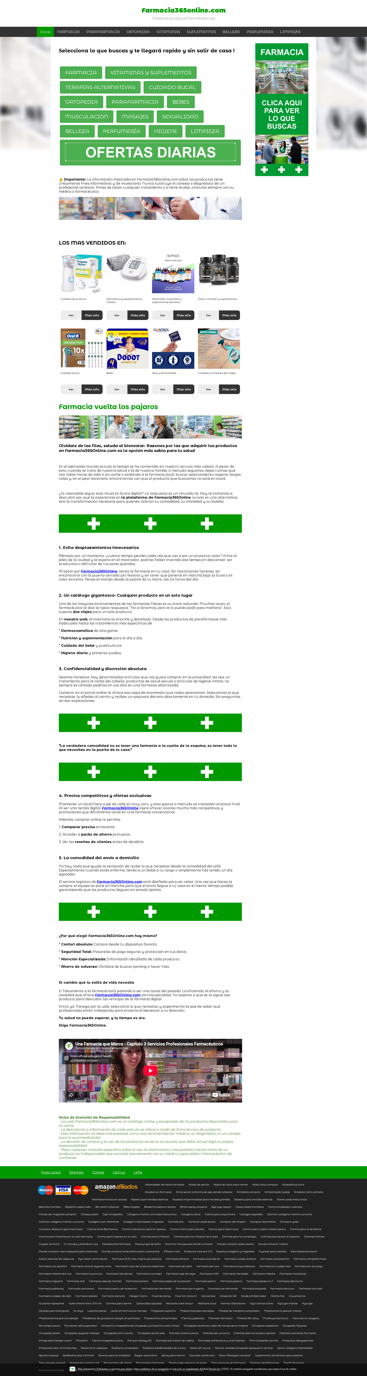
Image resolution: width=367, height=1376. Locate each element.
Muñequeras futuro (275, 1318)
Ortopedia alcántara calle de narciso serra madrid (216, 1325)
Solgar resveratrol (145, 1355)
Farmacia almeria (177, 1258)
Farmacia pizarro (231, 1281)
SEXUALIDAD (180, 117)
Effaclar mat (172, 1251)
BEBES (180, 102)
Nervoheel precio (49, 1325)
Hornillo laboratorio (233, 1303)
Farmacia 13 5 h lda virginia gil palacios (136, 1258)
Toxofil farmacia (294, 1362)
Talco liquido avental (52, 1362)
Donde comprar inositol (273, 1244)
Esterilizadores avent (304, 1251)
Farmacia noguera (51, 1281)
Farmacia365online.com (183, 10)
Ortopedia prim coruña (118, 1333)
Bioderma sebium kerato (160, 1206)
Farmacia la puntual (89, 1273)
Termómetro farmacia (150, 1362)
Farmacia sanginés (254, 1288)
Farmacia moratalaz (292, 1273)
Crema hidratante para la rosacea (144, 1229)
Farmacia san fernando (223, 1288)
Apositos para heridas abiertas (253, 1199)
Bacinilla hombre (50, 1206)
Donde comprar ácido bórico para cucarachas (131, 1251)
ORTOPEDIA (138, 32)
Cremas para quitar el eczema (280, 1236)
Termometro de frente (117, 1362)
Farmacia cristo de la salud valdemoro (140, 1266)
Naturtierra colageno (305, 1318)
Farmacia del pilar (180, 1266)
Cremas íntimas (314, 1236)
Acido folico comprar (265, 1184)
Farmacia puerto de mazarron (117, 1288)
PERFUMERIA (260, 32)
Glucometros (297, 1295)
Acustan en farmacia (158, 1192)
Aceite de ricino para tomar (230, 1184)
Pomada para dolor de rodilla (175, 1340)
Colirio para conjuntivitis (220, 1214)
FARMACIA (68, 32)
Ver (71, 315)
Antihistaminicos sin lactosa (109, 1199)
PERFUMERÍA (121, 131)
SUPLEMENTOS (201, 32)
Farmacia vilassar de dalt (55, 1295)
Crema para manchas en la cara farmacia (66, 1236)
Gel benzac (208, 1295)
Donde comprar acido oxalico (235, 1244)
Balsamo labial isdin (78, 1206)
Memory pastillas (192, 1318)
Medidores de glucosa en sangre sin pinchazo (111, 1318)
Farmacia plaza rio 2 (260, 1281)
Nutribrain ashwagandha (80, 1325)
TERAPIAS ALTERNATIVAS (100, 87)
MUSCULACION (86, 117)
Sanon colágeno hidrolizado (295, 1347)
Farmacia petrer (205, 1281)
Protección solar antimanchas (58, 1347)
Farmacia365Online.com (119, 882)
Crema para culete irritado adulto (264, 1229)
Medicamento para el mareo (282, 1310)
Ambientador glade (277, 1192)
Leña (138, 1172)
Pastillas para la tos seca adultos (254, 1333)
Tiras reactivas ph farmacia (228, 1362)
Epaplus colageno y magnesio (235, 1251)
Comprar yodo (289, 1221)
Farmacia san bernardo (156, 1288)
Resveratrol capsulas (94, 1347)
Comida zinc (176, 1221)
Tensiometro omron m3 (84, 1362)
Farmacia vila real (310, 1288)
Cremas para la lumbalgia (239, 1236)
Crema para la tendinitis (305, 1229)
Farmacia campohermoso (310, 1258)
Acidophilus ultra (293, 1184)
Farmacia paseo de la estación (171, 1281)
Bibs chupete (132, 1206)
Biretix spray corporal (193, 1206)
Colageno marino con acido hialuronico (152, 1214)
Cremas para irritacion (155, 1236)
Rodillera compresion (125, 1347)
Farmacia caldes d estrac (240, 1258)
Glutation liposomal (51, 1303)
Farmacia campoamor (274, 1258)
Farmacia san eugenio (190, 1288)
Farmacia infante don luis (55, 1273)
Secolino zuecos (48, 1355)
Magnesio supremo (163, 1310)
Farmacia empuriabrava (239, 1266)
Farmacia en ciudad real (275, 1266)
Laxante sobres (97, 1310)
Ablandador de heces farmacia (164, 1184)
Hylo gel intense (287, 1303)
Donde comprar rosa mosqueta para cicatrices (68, 1251)
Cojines (98, 1172)
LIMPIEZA (290, 32)
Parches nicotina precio (184, 1333)
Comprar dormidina (263, 1221)
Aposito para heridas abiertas (149, 1199)
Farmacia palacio (137, 1281)
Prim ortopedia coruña (263, 1340)
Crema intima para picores (187, 1229)
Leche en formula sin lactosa (129, 1310)
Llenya (119, 1172)
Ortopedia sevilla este (151, 1333)
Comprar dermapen (233, 1221)
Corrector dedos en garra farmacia (61, 1229)
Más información (86, 1369)
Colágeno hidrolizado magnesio (143, 1221)
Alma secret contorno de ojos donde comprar (204, 1192)
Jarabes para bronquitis (54, 1310)
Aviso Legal (51, 1172)
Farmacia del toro (207, 1266)
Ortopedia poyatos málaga (81, 1333)
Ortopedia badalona (265, 1325)
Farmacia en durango (309, 1266)
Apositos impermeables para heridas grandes (201, 1199)
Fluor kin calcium (186, 1295)
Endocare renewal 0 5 (198, 1251)
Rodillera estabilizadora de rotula (164, 1347)
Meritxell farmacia (220, 1318)
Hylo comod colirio (261, 1303)
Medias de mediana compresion (239, 1310)
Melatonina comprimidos (160, 1318)
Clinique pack (89, 1214)
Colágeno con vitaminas (103, 1221)
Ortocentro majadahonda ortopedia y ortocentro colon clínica (140, 1325)
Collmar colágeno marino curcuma (61, 1221)
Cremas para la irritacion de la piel (196, 1236)
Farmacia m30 (209, 1273)
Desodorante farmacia (116, 1244)
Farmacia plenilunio (290, 1281)
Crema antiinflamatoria (102, 1229)
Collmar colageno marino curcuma (289, 1214)
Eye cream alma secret (93, 1258)
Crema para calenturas (223, 1229)
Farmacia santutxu (282, 1288)
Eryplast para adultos (273, 1251)
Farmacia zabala (86, 1295)
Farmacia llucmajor (149, 1273)
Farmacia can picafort (53, 1266)
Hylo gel (307, 1303)
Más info (92, 315)
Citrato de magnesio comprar (57, 1214)
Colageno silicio (190, 1214)
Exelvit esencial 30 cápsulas (56, 1258)
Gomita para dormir (119, 1303)
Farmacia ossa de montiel (105, 1281)
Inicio (45, 32)
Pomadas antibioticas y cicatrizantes (221, 1340)
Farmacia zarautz (113, 1295)
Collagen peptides (251, 1214)
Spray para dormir (173, 1355)
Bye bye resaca (221, 1206)
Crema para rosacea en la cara (117, 1236)
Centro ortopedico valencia (285, 1206)
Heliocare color (207, 1303)
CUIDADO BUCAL (172, 87)
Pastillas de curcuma (216, 1333)
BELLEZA (231, 32)
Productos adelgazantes (297, 1340)
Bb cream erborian (107, 1206)
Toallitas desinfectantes (264, 1362)
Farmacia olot (76, 1281)
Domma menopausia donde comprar (189, 1244)
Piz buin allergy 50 (139, 1340)
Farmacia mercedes (235, 1273)
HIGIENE (165, 131)
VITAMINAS (168, 32)
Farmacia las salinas (119, 1273)
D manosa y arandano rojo (81, 1244)
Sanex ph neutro (200, 1347)
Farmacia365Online (99, 571)
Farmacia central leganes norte (91, 1266)
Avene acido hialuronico (292, 1199)
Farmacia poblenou (51, 1288)
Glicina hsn (278, 1295)
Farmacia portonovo (81, 1288)
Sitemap (76, 1172)
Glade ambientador (253, 1295)
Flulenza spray (161, 1295)
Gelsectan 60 (228, 1295)
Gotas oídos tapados (149, 1303)
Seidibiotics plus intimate (78, 1355)
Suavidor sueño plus (202, 1355)
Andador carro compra (308, 1192)
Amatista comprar (248, 1192)
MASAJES (135, 117)
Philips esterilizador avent (55, 1340)
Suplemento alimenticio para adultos (279, 1355)
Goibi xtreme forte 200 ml (85, 1303)
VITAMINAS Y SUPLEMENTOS (150, 73)
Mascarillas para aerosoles (197, 1310)
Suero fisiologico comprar (235, 1355)
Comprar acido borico (202, 1221)
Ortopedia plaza (49, 1333)
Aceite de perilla (199, 1184)
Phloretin (82, 1340)
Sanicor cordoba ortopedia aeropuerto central (244, 1347)
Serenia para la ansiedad (114, 1355)
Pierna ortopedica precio (107, 1340)
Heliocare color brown (179, 1303)
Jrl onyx (78, 1310)
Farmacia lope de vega (180, 1273)
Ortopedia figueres (294, 1325)
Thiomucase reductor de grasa (187, 1362)
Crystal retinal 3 (49, 1244)
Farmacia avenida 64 (206, 1258)
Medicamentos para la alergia (58, 1318)
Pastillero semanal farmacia (297, 1333)
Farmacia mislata (264, 1273)
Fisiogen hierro (138, 1295)
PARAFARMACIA (103, 32)
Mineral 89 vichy (248, 1318)
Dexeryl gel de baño (148, 1244)
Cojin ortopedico (112, 1214)
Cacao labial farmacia (249, 1206)
